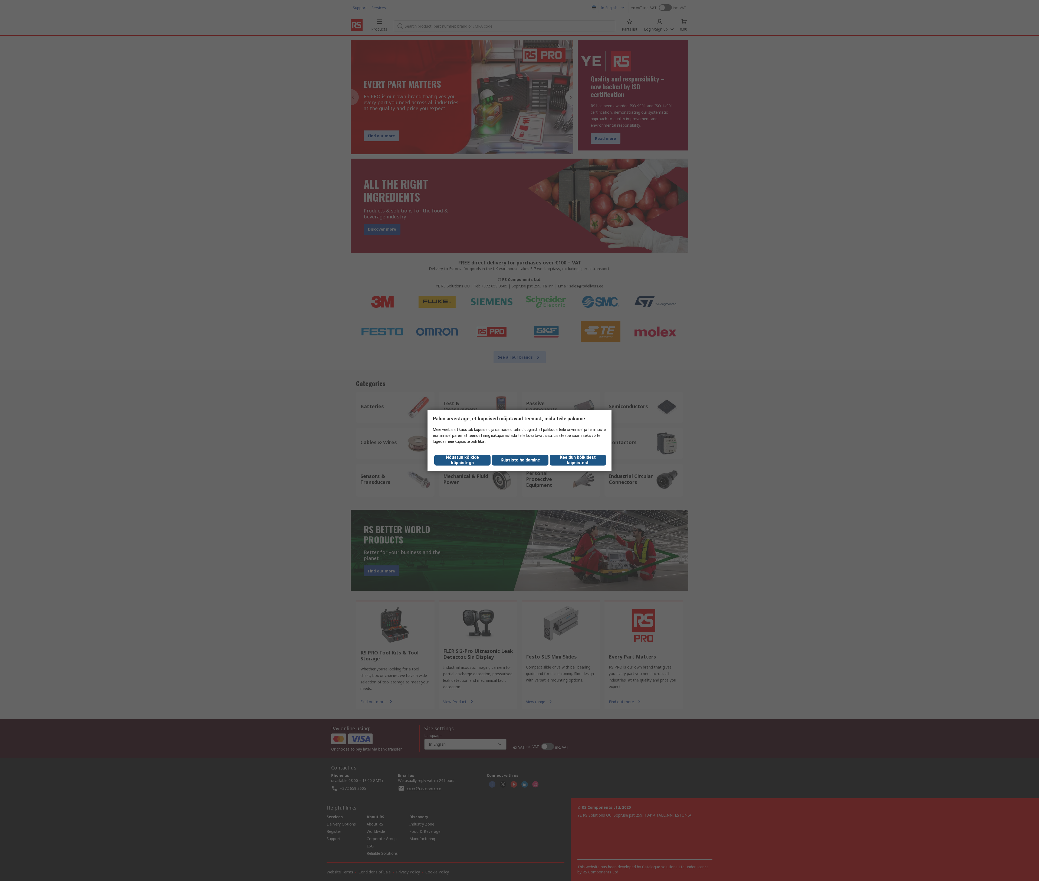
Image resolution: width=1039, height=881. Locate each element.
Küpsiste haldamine (520, 460)
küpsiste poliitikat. (470, 441)
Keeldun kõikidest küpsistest (578, 460)
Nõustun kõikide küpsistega (462, 460)
